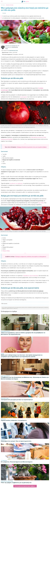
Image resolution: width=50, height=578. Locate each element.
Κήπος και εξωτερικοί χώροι (7, 481)
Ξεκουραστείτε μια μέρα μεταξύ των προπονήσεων (17, 399)
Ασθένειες (3, 439)
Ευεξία (2, 353)
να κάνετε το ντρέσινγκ (16, 183)
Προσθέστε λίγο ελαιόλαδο (30, 275)
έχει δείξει (41, 202)
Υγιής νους (3, 419)
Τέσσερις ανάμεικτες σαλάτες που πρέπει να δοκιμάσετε (30, 256)
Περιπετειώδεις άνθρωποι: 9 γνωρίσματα (14, 420)
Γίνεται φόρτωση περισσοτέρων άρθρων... (25, 486)
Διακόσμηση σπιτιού (5, 331)
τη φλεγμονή (23, 97)
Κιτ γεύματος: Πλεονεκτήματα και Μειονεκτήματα (16, 462)
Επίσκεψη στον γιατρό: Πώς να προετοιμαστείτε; (16, 441)
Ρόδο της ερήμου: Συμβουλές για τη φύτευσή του (16, 482)
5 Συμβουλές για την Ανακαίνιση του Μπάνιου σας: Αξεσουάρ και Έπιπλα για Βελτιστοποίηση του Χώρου (25, 378)
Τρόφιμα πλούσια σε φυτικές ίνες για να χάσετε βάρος (32, 147)
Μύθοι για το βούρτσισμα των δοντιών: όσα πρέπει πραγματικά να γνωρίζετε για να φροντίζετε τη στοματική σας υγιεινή (21, 355)
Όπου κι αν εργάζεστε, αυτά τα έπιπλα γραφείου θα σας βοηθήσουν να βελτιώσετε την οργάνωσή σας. (23, 333)
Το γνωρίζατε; (4, 460)
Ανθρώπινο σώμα (4, 398)
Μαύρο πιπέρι (6, 250)
